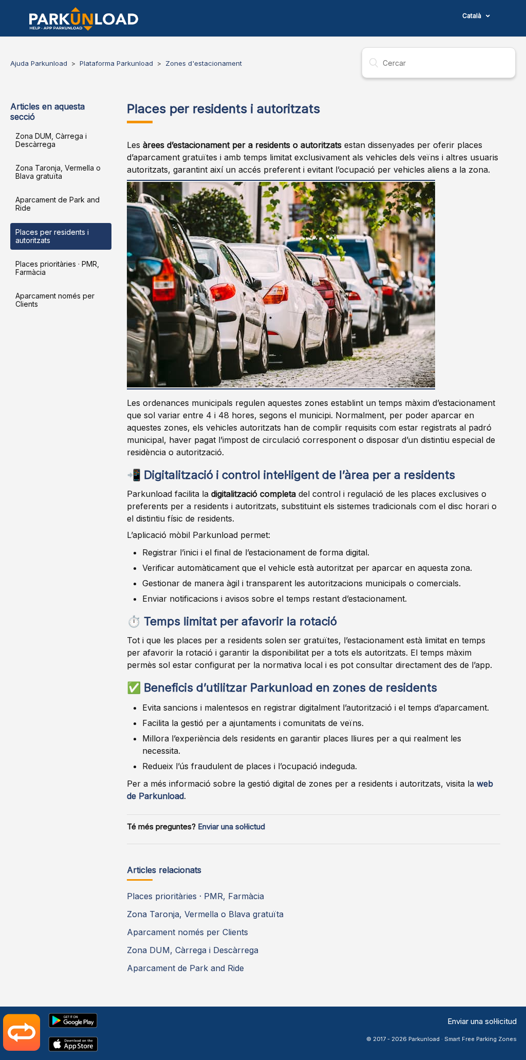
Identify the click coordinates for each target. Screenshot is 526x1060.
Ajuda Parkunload (38, 63)
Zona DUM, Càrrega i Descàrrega (51, 140)
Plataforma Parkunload (116, 63)
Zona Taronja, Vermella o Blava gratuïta (58, 171)
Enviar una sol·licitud (482, 1021)
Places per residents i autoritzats (52, 236)
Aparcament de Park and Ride (57, 203)
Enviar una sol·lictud (231, 826)
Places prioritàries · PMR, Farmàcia (57, 267)
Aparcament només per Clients (55, 299)
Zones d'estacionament (203, 63)
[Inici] (83, 19)
